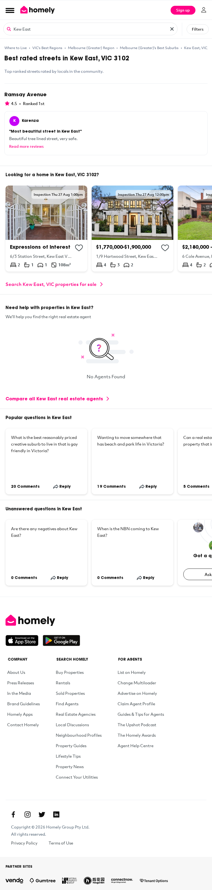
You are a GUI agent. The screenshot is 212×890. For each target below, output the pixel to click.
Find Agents (67, 703)
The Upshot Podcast (137, 724)
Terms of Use (61, 843)
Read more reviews (26, 146)
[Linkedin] (56, 814)
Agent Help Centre (135, 745)
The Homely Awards (137, 735)
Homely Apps (20, 714)
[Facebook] (13, 814)
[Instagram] (27, 814)
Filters (197, 29)
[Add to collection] (79, 247)
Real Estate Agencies (76, 714)
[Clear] (172, 29)
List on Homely (132, 672)
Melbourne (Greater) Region (91, 47)
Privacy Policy (24, 843)
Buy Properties (70, 672)
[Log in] (203, 10)
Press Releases (20, 682)
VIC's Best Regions (47, 47)
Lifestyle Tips (68, 756)
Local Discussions (72, 724)
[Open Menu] (10, 10)
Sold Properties (70, 693)
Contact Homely (23, 724)
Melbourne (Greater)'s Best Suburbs (149, 47)
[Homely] (106, 620)
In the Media (19, 693)
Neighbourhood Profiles (79, 735)
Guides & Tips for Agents (141, 714)
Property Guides (71, 745)
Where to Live (15, 47)
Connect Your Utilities (77, 777)
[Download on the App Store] (24, 640)
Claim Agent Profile (136, 703)
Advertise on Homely (137, 693)
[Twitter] (41, 814)
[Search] (8, 28)
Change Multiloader (137, 682)
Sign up (183, 10)
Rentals (63, 682)
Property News (70, 766)
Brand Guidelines (23, 703)
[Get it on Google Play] (61, 640)
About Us (16, 672)
